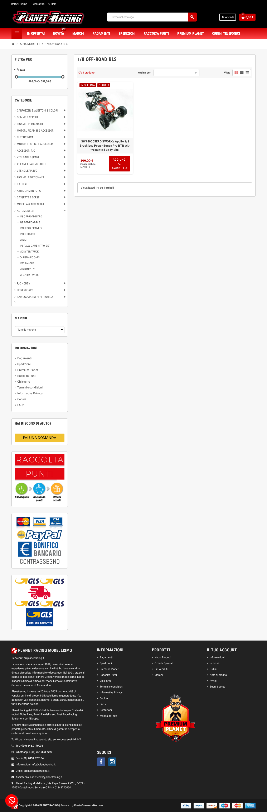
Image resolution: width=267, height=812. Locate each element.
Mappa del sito (108, 715)
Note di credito (218, 674)
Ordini (213, 669)
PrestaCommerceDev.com (88, 805)
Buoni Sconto (217, 686)
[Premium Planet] (175, 718)
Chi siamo (105, 680)
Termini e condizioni (111, 686)
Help (52, 3)
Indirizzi (214, 663)
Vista (227, 72)
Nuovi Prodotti (163, 657)
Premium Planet (109, 669)
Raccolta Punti (108, 674)
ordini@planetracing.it (36, 770)
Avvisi (213, 680)
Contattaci (38, 3)
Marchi (159, 674)
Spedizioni (106, 663)
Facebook (101, 761)
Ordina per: (144, 72)
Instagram (112, 761)
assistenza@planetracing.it (46, 777)
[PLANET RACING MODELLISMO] (48, 16)
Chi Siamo (21, 3)
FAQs (103, 704)
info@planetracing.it (43, 764)
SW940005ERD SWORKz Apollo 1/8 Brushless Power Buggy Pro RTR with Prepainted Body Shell (105, 145)
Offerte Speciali (164, 663)
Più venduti (161, 669)
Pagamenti (106, 657)
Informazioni (217, 657)
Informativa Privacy (111, 692)
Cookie (104, 698)
